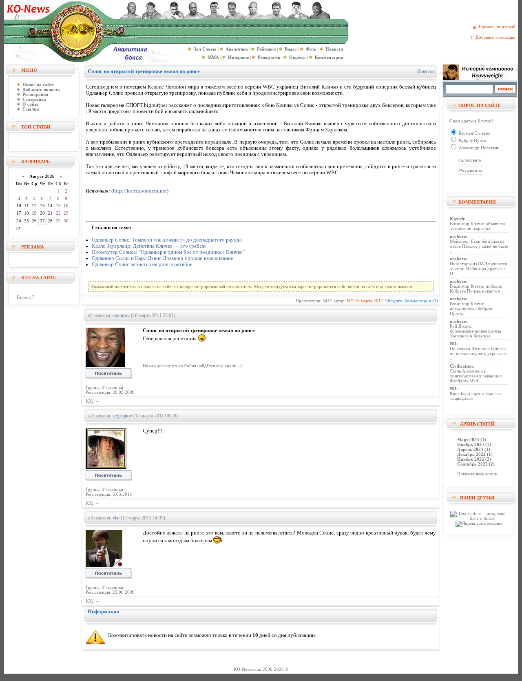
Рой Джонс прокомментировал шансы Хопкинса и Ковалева (475, 331)
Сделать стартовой (498, 26)
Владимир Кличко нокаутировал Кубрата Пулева (471, 308)
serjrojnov (122, 416)
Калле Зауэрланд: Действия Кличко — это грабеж (149, 246)
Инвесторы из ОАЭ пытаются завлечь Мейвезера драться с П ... (478, 268)
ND (350, 300)
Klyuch (457, 218)
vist (116, 518)
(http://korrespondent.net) (139, 191)
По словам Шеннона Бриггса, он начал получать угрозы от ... (479, 353)
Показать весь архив (477, 473)
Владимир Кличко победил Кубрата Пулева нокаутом (476, 288)
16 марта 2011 (369, 300)
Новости (425, 71)
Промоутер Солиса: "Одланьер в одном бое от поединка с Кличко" (168, 252)
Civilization (461, 366)
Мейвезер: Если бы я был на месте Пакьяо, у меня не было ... (479, 246)
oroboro (458, 236)
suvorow (121, 315)
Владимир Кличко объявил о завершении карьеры (477, 226)
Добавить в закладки (497, 37)
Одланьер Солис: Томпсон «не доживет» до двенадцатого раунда (167, 240)
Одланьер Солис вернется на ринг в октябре (142, 264)
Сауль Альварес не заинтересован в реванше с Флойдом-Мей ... (476, 375)
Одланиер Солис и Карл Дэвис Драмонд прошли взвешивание (162, 258)
